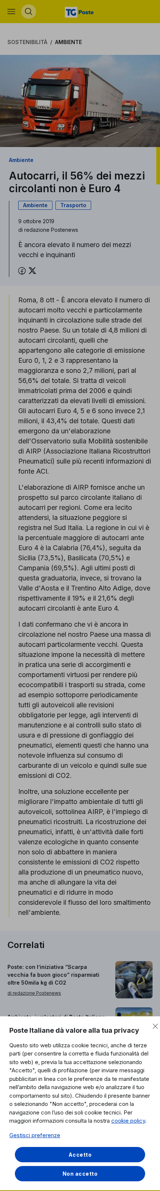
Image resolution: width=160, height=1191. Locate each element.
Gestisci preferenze (34, 1135)
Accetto (80, 1154)
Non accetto (80, 1173)
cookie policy (128, 1120)
